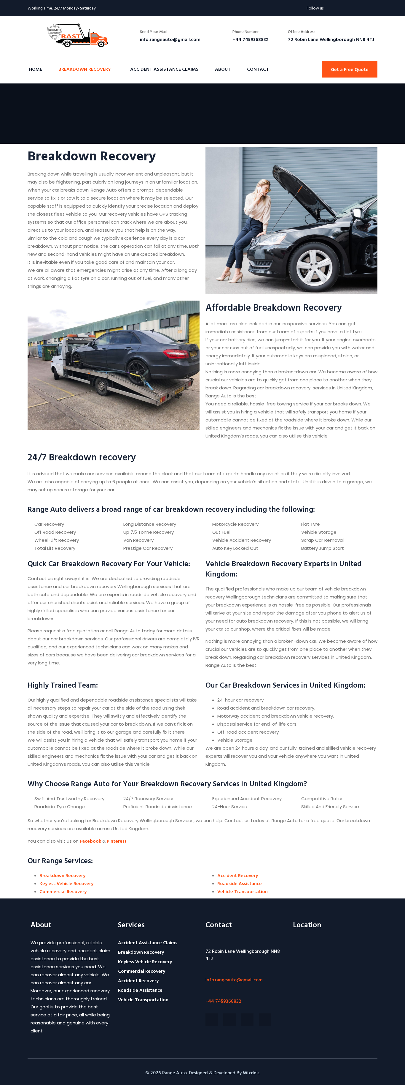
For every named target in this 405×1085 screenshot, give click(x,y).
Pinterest (117, 840)
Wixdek (251, 1072)
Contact (258, 68)
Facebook (90, 840)
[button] (349, 69)
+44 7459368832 (223, 1001)
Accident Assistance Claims (164, 68)
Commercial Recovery (63, 891)
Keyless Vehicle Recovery (66, 883)
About (223, 68)
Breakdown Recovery (84, 68)
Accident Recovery (237, 875)
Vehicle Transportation (242, 891)
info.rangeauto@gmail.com (234, 979)
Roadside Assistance (239, 883)
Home (35, 68)
